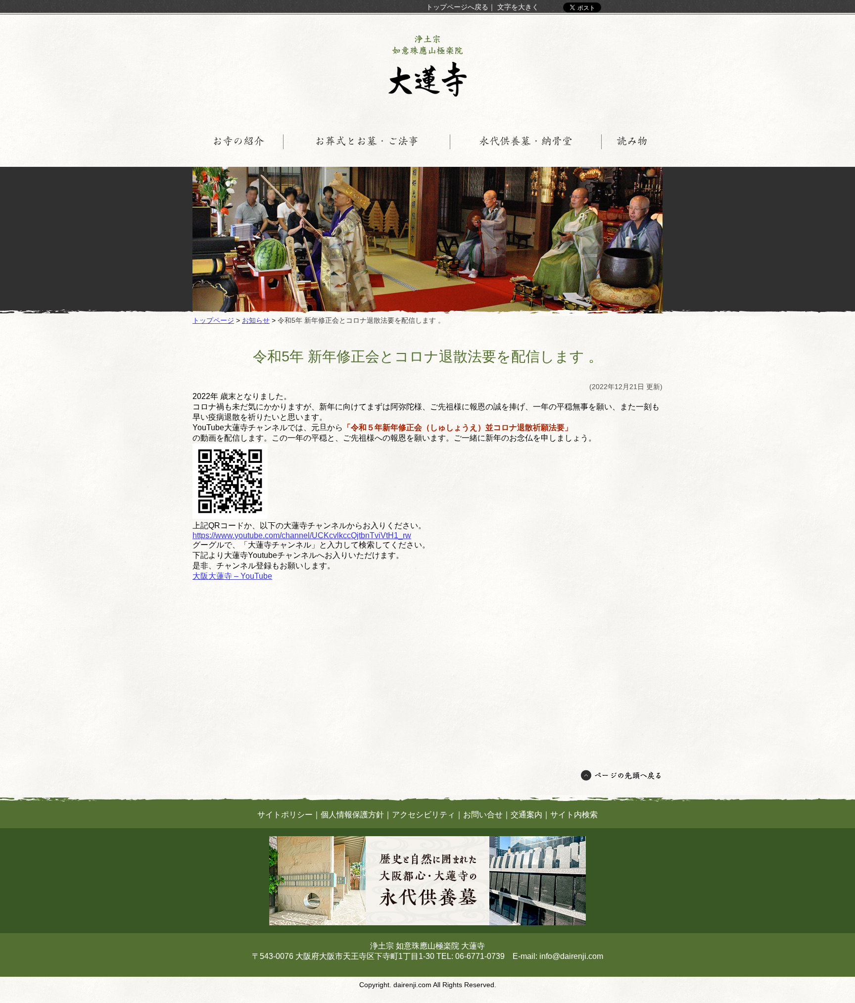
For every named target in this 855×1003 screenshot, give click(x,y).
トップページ (213, 320)
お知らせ (256, 320)
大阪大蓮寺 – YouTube (232, 576)
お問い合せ (483, 814)
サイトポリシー (285, 814)
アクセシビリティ (423, 814)
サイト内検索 (574, 814)
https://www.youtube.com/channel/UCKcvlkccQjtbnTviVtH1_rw (301, 535)
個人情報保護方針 (352, 814)
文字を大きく (518, 7)
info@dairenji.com (571, 956)
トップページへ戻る (457, 7)
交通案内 (526, 814)
